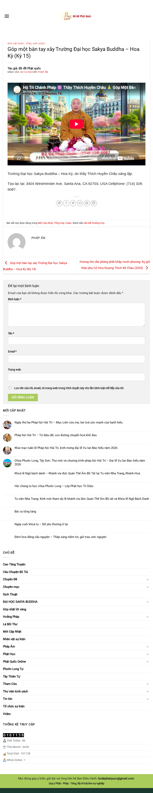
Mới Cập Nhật (16, 43)
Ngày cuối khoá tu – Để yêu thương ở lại (41, 524)
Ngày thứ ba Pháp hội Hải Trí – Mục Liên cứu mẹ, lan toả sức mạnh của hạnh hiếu (69, 422)
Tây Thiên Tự (11, 676)
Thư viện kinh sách (15, 691)
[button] (7, 16)
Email (12, 351)
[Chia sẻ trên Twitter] (73, 203)
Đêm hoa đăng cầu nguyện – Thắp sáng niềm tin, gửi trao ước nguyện (60, 537)
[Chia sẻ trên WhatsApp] (59, 203)
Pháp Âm (9, 646)
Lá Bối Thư (10, 624)
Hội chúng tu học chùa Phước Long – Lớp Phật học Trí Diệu (54, 486)
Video (41, 43)
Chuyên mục (11, 587)
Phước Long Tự (13, 669)
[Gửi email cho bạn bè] (80, 203)
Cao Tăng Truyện (14, 564)
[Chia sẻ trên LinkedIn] (94, 203)
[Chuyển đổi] (147, 579)
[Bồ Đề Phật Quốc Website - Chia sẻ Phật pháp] (76, 16)
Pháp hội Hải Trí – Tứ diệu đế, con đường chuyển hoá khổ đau (56, 435)
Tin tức (7, 699)
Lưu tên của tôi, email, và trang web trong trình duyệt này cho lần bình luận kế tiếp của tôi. (69, 388)
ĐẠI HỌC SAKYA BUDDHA (20, 602)
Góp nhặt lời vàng (14, 609)
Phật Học (9, 654)
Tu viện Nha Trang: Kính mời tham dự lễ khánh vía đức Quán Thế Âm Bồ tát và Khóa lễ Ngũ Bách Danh (82, 499)
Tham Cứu (10, 684)
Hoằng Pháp (11, 616)
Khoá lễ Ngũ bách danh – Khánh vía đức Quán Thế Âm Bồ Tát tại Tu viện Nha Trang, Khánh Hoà (77, 473)
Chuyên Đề (10, 579)
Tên (11, 333)
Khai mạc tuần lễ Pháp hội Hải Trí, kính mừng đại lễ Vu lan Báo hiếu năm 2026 (66, 448)
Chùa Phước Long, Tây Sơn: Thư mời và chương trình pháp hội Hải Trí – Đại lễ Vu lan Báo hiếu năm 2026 (80, 462)
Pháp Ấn (43, 72)
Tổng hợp (31, 43)
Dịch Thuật (10, 594)
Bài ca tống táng (25, 511)
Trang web (14, 369)
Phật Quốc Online (14, 661)
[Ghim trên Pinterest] (87, 203)
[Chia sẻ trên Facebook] (66, 203)
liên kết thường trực (94, 223)
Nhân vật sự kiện (14, 639)
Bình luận (14, 299)
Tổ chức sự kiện (14, 706)
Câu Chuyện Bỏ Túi (15, 572)
